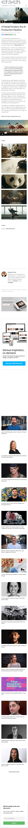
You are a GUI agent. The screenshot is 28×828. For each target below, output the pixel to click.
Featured (24, 289)
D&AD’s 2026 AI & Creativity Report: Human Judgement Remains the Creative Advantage (13, 527)
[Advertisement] (14, 252)
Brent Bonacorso (10, 228)
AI (7, 289)
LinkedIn (15, 281)
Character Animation (16, 289)
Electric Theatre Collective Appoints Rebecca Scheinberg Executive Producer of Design (13, 670)
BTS (9, 289)
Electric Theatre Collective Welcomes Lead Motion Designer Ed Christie (12, 551)
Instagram (10, 282)
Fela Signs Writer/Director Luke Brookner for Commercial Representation (12, 717)
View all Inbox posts (14, 772)
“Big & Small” (17, 45)
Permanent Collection (8, 5)
